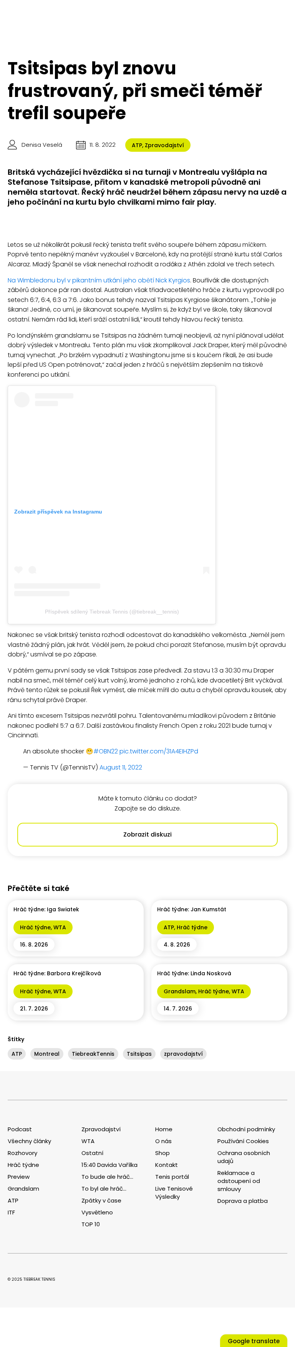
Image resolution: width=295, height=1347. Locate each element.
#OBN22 (105, 751)
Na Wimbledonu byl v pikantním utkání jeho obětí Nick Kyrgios (99, 280)
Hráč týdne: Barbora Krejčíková (57, 973)
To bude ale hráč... (107, 1177)
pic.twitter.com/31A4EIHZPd (158, 751)
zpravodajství (183, 1054)
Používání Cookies (243, 1141)
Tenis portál (172, 1177)
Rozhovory (22, 1153)
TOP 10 (90, 1224)
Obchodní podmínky (246, 1129)
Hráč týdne (35, 927)
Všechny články (29, 1141)
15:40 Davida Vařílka (109, 1165)
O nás (163, 1141)
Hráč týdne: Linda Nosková (194, 973)
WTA (59, 927)
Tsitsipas (139, 1054)
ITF (11, 1212)
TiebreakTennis (93, 1054)
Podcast (20, 1129)
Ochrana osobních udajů (243, 1157)
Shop (162, 1153)
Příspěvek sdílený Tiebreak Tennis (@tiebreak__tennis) (112, 612)
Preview (19, 1177)
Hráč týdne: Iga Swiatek (46, 909)
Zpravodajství (164, 145)
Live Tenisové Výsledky (174, 1193)
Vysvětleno (97, 1212)
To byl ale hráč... (103, 1189)
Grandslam (180, 991)
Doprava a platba (242, 1201)
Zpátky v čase (101, 1200)
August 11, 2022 (120, 767)
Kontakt (166, 1165)
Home (163, 1129)
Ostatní (92, 1153)
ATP (137, 145)
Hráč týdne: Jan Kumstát (191, 909)
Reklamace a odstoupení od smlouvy (238, 1181)
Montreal (47, 1054)
